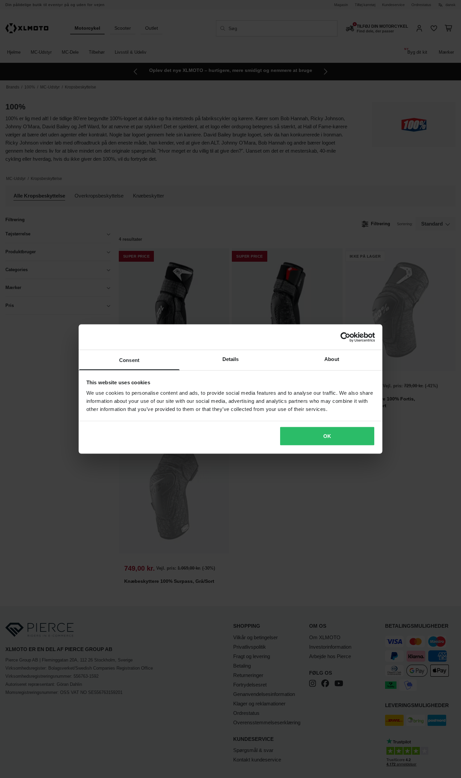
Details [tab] (230, 359)
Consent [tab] (129, 360)
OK (327, 436)
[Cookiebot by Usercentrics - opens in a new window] (345, 337)
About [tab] (331, 359)
